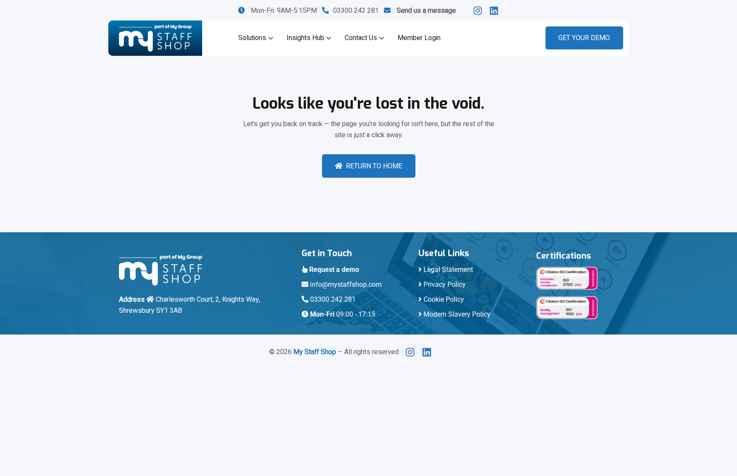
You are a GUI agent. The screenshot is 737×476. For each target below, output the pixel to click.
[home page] (155, 38)
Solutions (252, 38)
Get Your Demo (584, 38)
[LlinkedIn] (480, 10)
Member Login (419, 38)
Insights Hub (305, 38)
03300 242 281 (358, 11)
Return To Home (374, 166)
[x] (412, 352)
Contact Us (361, 38)
